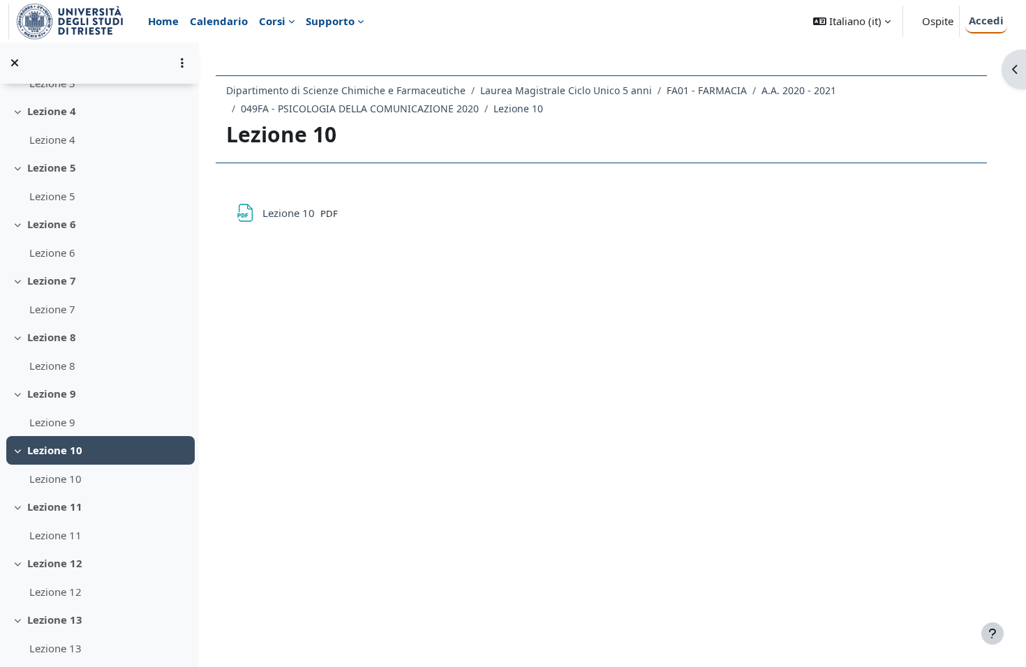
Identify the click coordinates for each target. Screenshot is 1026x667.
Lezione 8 (51, 337)
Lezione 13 (54, 620)
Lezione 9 (51, 393)
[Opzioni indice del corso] (182, 63)
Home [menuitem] (163, 21)
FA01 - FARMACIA (707, 90)
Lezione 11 (54, 507)
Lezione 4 (51, 111)
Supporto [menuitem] (330, 21)
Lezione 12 (54, 563)
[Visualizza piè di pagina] (992, 633)
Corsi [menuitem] (272, 21)
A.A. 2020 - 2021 (798, 90)
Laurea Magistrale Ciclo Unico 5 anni (566, 90)
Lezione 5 (51, 167)
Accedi (986, 20)
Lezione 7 (51, 280)
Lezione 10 (54, 450)
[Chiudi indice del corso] (14, 63)
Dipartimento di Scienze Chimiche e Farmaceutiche (346, 90)
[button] (852, 21)
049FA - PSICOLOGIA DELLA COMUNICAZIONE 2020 (360, 108)
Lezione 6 (51, 224)
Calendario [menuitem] (219, 21)
